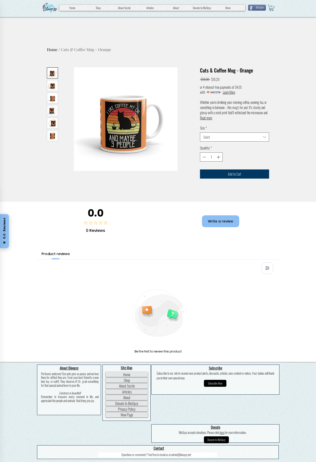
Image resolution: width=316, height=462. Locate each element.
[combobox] (234, 137)
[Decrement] (204, 157)
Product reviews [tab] (55, 253)
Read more (206, 117)
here (222, 432)
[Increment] (219, 157)
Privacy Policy (127, 409)
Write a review (220, 221)
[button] (271, 8)
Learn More (229, 92)
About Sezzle (127, 385)
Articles (127, 391)
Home (52, 49)
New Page (127, 414)
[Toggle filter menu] (267, 268)
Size (203, 128)
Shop (127, 380)
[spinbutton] (211, 157)
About (126, 397)
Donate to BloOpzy (126, 403)
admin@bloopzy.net (181, 454)
